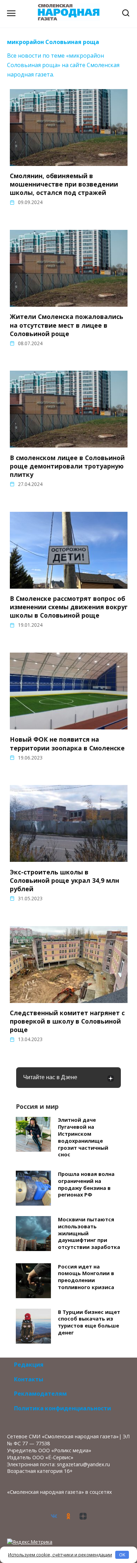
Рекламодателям (40, 1393)
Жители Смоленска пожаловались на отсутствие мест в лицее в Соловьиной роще (66, 324)
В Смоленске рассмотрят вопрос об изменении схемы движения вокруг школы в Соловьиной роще (69, 606)
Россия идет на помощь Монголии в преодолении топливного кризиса (86, 1277)
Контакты (28, 1379)
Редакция (29, 1364)
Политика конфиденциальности (62, 1408)
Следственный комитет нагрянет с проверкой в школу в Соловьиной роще (67, 1021)
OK (122, 1554)
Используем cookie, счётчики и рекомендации (60, 1554)
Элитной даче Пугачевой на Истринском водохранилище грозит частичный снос (83, 1137)
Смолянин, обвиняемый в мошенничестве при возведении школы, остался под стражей (64, 184)
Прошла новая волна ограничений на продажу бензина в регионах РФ (86, 1184)
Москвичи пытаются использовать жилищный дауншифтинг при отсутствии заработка (89, 1233)
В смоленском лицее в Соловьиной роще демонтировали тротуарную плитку (67, 465)
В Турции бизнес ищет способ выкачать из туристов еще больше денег (89, 1322)
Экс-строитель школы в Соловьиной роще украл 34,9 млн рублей (64, 880)
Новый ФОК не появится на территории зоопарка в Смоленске (67, 743)
